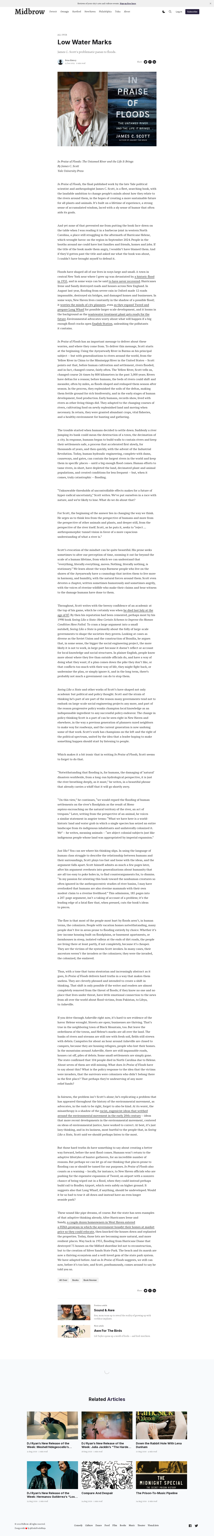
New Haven (90, 11)
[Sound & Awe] (74, 1312)
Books (75, 1280)
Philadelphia (105, 11)
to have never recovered (124, 281)
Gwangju (64, 11)
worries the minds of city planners (83, 305)
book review (90, 1280)
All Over (62, 34)
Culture (89, 1525)
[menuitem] (78, 1525)
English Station (102, 324)
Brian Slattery (70, 60)
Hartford (76, 11)
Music (132, 1525)
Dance (98, 1525)
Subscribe (192, 11)
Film (114, 1525)
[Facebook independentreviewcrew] (190, 1525)
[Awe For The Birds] (74, 1331)
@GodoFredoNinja (38, 1528)
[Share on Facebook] (150, 62)
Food (107, 1525)
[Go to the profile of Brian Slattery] (60, 62)
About (127, 11)
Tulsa (118, 11)
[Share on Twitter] (145, 62)
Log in (179, 11)
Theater (141, 1525)
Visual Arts (153, 1525)
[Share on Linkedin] (154, 62)
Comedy (78, 1525)
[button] (163, 11)
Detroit (53, 11)
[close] (210, 3)
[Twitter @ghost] (196, 1525)
